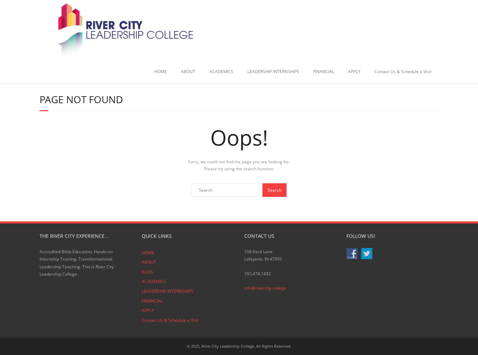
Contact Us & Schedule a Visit (402, 71)
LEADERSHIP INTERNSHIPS (273, 71)
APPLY (354, 71)
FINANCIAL (323, 71)
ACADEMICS (221, 71)
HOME (160, 71)
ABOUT (188, 71)
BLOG (147, 272)
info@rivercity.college (265, 288)
